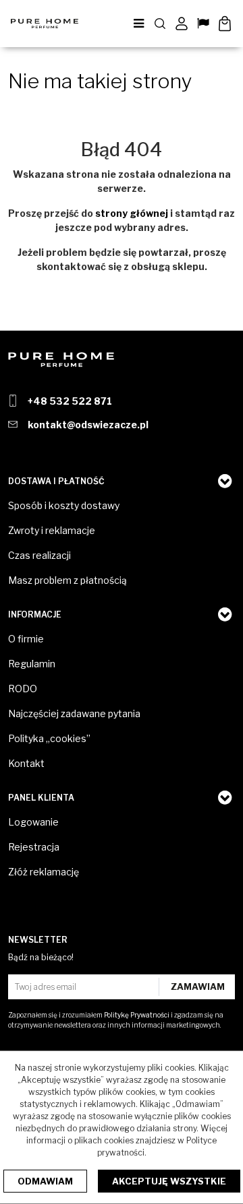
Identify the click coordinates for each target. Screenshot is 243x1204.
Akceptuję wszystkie (169, 1181)
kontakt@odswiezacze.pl (88, 424)
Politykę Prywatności (136, 1015)
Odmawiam (45, 1181)
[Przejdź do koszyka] (224, 23)
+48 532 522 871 (70, 401)
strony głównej (131, 213)
